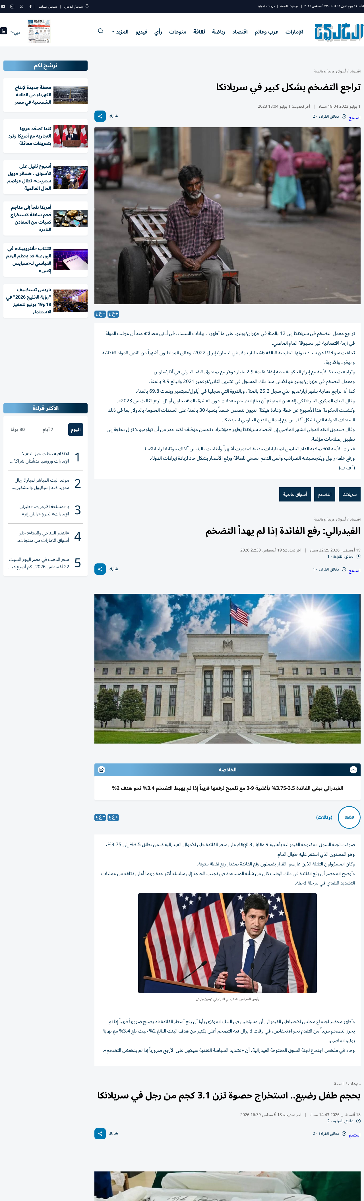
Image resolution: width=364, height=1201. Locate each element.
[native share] (100, 116)
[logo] (339, 32)
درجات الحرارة (266, 6)
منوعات (177, 31)
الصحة (339, 1084)
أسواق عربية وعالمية (330, 71)
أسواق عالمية (295, 494)
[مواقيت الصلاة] (3, 32)
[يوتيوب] (3, 7)
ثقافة (199, 31)
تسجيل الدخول (73, 6)
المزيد (122, 31)
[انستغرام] (12, 7)
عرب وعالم (266, 31)
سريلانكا (349, 494)
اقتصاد (240, 31)
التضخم (325, 494)
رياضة (218, 31)
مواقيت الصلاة (289, 6)
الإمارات (294, 31)
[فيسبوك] (30, 7)
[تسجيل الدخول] (87, 6)
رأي (158, 31)
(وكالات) (324, 817)
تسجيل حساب (48, 6)
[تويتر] (21, 7)
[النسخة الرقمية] (39, 32)
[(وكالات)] (349, 817)
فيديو (141, 31)
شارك (113, 116)
